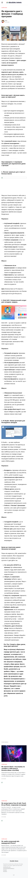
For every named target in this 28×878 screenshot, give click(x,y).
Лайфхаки (4, 7)
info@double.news (7, 867)
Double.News (14, 861)
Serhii (6, 20)
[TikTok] (15, 875)
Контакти (5, 871)
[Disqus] (14, 718)
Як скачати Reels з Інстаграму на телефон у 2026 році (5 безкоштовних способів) (13, 768)
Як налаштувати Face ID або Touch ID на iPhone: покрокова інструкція (13, 804)
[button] (2, 2)
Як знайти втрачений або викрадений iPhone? (10, 842)
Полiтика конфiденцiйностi (8, 868)
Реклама (5, 869)
